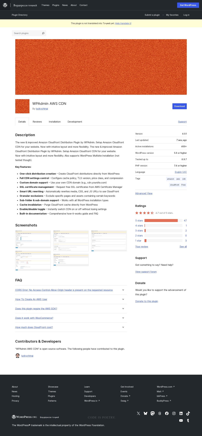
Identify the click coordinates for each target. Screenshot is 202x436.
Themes (52, 391)
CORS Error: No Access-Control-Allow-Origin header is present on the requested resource (64, 290)
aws (178, 179)
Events (124, 391)
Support (182, 121)
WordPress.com (166, 386)
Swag (125, 400)
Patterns (52, 400)
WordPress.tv (92, 400)
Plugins (51, 396)
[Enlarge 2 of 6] (46, 254)
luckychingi (42, 108)
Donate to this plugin (146, 301)
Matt (160, 391)
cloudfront (174, 185)
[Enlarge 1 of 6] (46, 234)
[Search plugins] (43, 33)
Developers (90, 396)
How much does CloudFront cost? (34, 327)
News (14, 391)
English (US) (181, 172)
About (15, 386)
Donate (125, 396)
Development (75, 121)
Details (22, 121)
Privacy (15, 400)
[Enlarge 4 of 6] (84, 257)
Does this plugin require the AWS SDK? (36, 308)
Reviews (37, 121)
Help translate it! (123, 23)
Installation (55, 121)
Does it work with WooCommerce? (34, 318)
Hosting (15, 396)
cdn (184, 179)
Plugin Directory (20, 15)
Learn (87, 386)
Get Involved (127, 386)
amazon (170, 179)
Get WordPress (188, 5)
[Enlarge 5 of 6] (122, 234)
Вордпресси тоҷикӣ (49, 417)
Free (183, 185)
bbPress (162, 396)
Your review (141, 246)
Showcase (53, 386)
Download (179, 106)
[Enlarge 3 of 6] (84, 234)
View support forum (146, 271)
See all (183, 246)
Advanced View (143, 193)
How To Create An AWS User (31, 299)
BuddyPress (164, 400)
